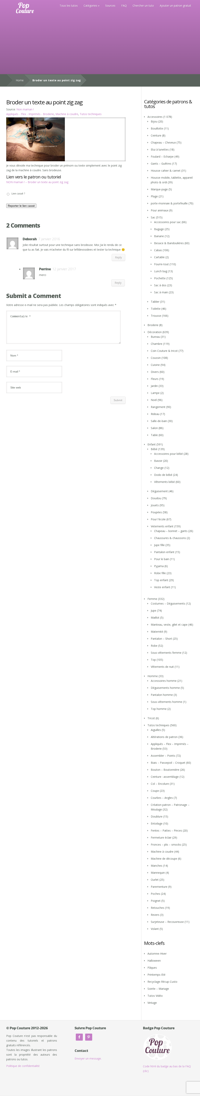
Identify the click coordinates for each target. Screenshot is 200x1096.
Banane (159, 236)
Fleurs (154, 379)
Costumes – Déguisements (168, 603)
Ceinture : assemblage (165, 777)
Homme (152, 676)
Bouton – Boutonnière (165, 769)
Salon (154, 428)
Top (153, 660)
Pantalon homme (162, 695)
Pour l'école (158, 519)
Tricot (151, 718)
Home (20, 80)
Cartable (159, 257)
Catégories (90, 5)
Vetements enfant (162, 526)
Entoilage (156, 823)
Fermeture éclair (161, 837)
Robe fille (160, 573)
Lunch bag (160, 271)
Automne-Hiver (157, 953)
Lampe (155, 393)
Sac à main (161, 292)
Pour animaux (159, 210)
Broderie (152, 325)
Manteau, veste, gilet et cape (169, 624)
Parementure (159, 887)
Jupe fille (159, 545)
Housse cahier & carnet (165, 170)
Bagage (159, 229)
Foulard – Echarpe (162, 156)
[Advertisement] (100, 45)
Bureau (155, 337)
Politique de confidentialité (23, 1066)
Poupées (156, 512)
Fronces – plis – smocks (166, 844)
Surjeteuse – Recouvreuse (167, 922)
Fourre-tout (161, 264)
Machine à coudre (66, 114)
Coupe (155, 791)
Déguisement (159, 491)
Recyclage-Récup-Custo (162, 981)
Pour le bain (161, 559)
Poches (155, 894)
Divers (155, 372)
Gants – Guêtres (161, 163)
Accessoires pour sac (167, 222)
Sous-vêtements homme (166, 702)
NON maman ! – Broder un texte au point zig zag (37, 182)
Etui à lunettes (160, 149)
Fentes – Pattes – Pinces (166, 830)
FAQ (124, 5)
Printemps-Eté (156, 974)
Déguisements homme (165, 688)
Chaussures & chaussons (170, 538)
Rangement (158, 407)
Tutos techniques (91, 114)
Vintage (152, 1003)
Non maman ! (25, 109)
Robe (154, 645)
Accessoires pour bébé (168, 454)
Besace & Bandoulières (169, 243)
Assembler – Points (163, 755)
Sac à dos (160, 285)
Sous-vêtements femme (166, 652)
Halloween (154, 960)
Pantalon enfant (164, 552)
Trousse (156, 315)
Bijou (154, 121)
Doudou (156, 498)
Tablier (155, 301)
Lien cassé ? (18, 193)
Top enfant (161, 580)
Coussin (156, 358)
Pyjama (159, 566)
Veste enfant (162, 587)
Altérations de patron (164, 737)
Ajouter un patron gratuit (175, 5)
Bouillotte (157, 128)
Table (154, 435)
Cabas (158, 250)
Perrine (45, 269)
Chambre (156, 344)
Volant (155, 929)
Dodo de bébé (163, 475)
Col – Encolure (160, 784)
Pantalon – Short (161, 638)
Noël (154, 400)
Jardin (154, 386)
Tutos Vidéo (155, 996)
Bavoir (158, 461)
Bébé (154, 449)
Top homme (159, 709)
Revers (155, 915)
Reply (118, 257)
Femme (152, 599)
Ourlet (155, 879)
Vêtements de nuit (162, 667)
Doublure (156, 816)
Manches (156, 865)
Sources (110, 5)
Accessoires (154, 117)
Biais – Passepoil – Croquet (168, 762)
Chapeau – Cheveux (163, 142)
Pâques (152, 967)
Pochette (160, 278)
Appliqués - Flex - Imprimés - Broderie (30, 114)
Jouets (155, 505)
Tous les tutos (69, 5)
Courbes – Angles (162, 798)
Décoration (154, 332)
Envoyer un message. (88, 1058)
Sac (153, 217)
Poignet (156, 901)
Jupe (153, 610)
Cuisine (155, 365)
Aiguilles (156, 730)
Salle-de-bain (159, 421)
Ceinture (156, 135)
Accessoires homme (164, 681)
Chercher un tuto (143, 5)
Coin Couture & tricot (164, 351)
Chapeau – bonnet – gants (171, 531)
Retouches (157, 908)
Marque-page (159, 189)
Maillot (155, 617)
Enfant (151, 444)
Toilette (156, 308)
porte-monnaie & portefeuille (169, 203)
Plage (154, 196)
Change (159, 468)
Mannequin (158, 872)
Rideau (155, 414)
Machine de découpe (164, 858)
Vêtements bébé (164, 482)
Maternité (157, 631)
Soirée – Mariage (158, 988)
